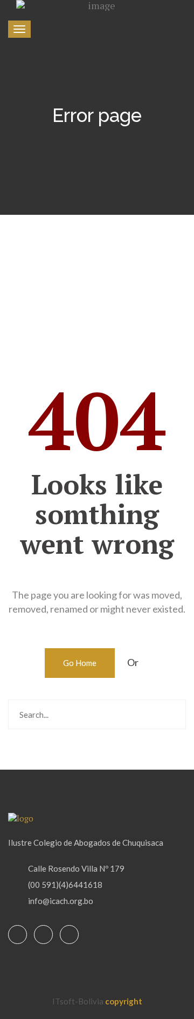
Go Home (79, 663)
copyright (123, 1001)
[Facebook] (17, 935)
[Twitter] (43, 935)
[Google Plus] (69, 935)
